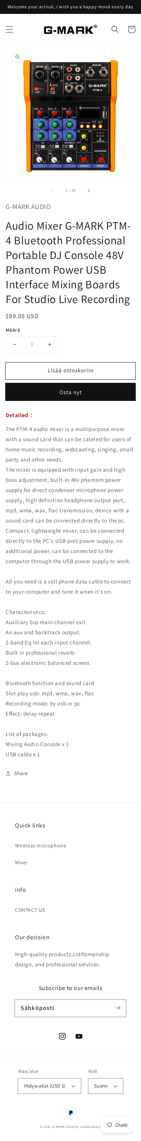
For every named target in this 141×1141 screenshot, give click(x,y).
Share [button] (21, 773)
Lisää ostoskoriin (71, 370)
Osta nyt (70, 392)
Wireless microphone (40, 845)
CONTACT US (30, 909)
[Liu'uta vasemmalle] (52, 190)
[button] (9, 29)
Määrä (13, 330)
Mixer (21, 862)
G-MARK (58, 1126)
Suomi (101, 1086)
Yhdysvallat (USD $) (45, 1086)
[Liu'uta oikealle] (88, 190)
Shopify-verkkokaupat (83, 1126)
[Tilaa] (117, 1008)
